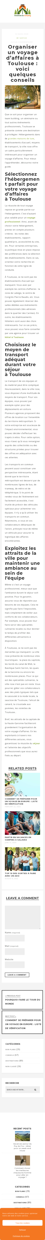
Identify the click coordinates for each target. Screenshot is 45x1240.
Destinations (12, 1061)
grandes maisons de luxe (21, 138)
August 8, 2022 (11, 879)
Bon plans (11, 1049)
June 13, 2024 (10, 842)
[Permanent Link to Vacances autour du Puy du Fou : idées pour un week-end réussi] (22, 1140)
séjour (36, 743)
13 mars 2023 (21, 34)
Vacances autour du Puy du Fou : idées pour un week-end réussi (22, 1147)
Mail (11, 946)
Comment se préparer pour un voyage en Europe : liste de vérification (21, 801)
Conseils (10, 1055)
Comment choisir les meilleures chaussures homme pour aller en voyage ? (22, 1172)
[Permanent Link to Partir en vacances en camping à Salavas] (22, 834)
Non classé (11, 1066)
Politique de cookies (21, 1236)
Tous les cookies (22, 1223)
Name (12, 932)
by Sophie (22, 38)
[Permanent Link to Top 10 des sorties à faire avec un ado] (22, 870)
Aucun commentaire (22, 42)
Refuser (22, 1230)
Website (9, 959)
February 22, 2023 (13, 807)
